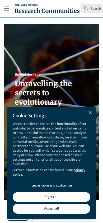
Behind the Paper (28, 74)
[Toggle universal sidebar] (6, 8)
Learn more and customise (51, 185)
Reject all (51, 197)
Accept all (51, 208)
